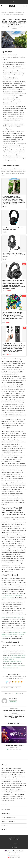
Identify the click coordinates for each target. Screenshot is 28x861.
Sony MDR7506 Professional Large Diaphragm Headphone (12, 228)
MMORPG (18, 687)
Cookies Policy (5, 809)
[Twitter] (13, 1)
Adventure (5, 687)
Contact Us (4, 825)
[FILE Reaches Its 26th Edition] (14, 734)
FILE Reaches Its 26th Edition (14, 745)
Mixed (11, 687)
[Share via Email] (22, 693)
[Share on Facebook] (19, 693)
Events (9, 11)
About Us (4, 829)
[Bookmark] (26, 6)
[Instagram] (17, 838)
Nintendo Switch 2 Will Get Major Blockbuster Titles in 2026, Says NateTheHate (13, 634)
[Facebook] (10, 838)
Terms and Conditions (8, 821)
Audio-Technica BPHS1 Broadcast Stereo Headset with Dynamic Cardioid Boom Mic (13, 255)
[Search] (24, 6)
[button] (2, 738)
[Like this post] (17, 693)
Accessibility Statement (8, 817)
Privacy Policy (5, 813)
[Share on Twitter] (20, 693)
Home (3, 11)
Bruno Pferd (11, 27)
